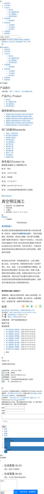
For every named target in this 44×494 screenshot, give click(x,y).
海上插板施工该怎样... (13, 334)
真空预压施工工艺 (14, 314)
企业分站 (12, 41)
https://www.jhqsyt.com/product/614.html (22, 312)
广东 (38, 397)
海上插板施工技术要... (13, 342)
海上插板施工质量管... (13, 347)
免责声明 (22, 400)
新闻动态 (7, 23)
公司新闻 (12, 25)
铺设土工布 (9, 152)
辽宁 (17, 397)
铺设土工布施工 (13, 317)
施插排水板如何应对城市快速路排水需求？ (20, 118)
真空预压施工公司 (28, 310)
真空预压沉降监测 (12, 135)
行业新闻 (12, 27)
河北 (14, 397)
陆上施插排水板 (14, 12)
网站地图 (19, 41)
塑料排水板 (9, 146)
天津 (11, 397)
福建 (31, 397)
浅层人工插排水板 (12, 133)
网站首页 (7, 3)
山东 (34, 397)
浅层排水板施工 (11, 137)
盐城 (24, 397)
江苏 (21, 397)
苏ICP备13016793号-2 (15, 393)
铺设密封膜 (9, 150)
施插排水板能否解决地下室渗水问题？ (18, 121)
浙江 (28, 397)
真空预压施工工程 (17, 310)
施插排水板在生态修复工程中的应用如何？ (20, 114)
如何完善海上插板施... (13, 329)
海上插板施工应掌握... (13, 338)
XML (29, 41)
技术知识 (12, 29)
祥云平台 (13, 400)
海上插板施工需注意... (13, 344)
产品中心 (7, 7)
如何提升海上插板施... (13, 349)
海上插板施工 (13, 14)
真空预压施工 (13, 16)
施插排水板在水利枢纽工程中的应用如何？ (20, 123)
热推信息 (5, 41)
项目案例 (7, 18)
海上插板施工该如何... (13, 332)
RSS (24, 41)
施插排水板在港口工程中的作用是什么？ (19, 125)
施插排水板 (17, 39)
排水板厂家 (9, 148)
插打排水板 (9, 144)
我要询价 (5, 217)
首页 (11, 91)
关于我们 (7, 5)
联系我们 (7, 33)
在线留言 (7, 31)
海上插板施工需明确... (13, 336)
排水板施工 (10, 39)
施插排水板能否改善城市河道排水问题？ (19, 116)
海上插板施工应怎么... (13, 340)
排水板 (11, 10)
